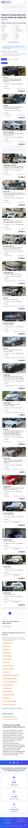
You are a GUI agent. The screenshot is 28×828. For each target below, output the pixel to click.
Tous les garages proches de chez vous (10, 719)
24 (18, 613)
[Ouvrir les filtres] (25, 825)
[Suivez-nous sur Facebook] (14, 762)
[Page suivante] (21, 613)
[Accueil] (1, 10)
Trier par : (10, 59)
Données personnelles (21, 821)
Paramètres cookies (7, 823)
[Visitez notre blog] (10, 762)
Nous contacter (7, 819)
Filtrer (4, 59)
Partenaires (7, 821)
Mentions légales (21, 819)
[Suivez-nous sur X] (17, 762)
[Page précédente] (7, 613)
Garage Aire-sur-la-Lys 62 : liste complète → (12, 708)
